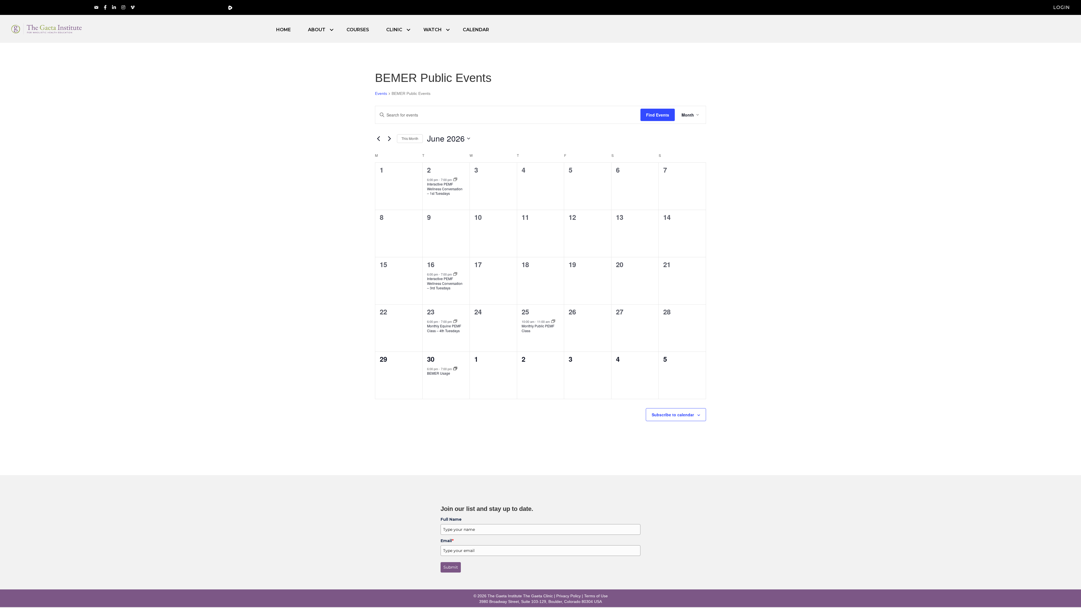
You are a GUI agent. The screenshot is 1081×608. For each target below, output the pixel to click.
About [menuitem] (316, 30)
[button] (331, 30)
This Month (409, 138)
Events (381, 93)
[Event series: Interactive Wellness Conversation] (455, 179)
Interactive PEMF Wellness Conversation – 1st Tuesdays (445, 189)
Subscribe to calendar (673, 414)
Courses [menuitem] (358, 30)
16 (430, 264)
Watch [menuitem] (432, 30)
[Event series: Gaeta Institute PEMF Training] (553, 321)
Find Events (657, 115)
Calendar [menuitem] (476, 30)
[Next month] (389, 138)
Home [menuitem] (283, 30)
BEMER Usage (438, 373)
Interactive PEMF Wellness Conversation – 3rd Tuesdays (445, 283)
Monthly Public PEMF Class (538, 328)
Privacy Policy (568, 596)
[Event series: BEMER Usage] (455, 368)
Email (447, 540)
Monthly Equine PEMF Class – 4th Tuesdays (444, 328)
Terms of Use (596, 596)
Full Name (451, 519)
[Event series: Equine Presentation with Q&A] (455, 321)
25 (525, 311)
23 (430, 311)
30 (430, 359)
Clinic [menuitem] (394, 30)
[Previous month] (378, 138)
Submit (450, 567)
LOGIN (1061, 7)
